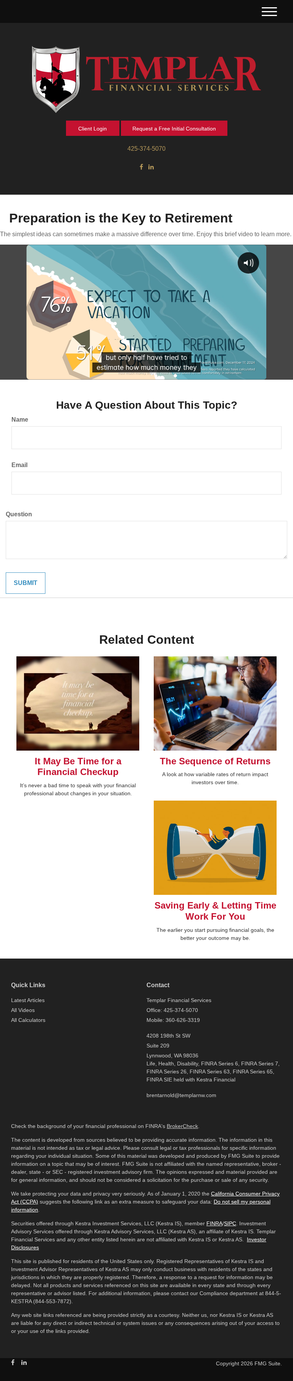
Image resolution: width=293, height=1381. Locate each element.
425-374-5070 (146, 148)
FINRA (214, 1223)
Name (19, 419)
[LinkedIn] (151, 167)
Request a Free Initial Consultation (174, 129)
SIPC (230, 1223)
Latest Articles (28, 1000)
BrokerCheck (182, 1126)
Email (19, 465)
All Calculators (28, 1020)
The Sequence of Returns (215, 761)
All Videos (23, 1010)
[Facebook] (141, 167)
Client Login (92, 129)
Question (19, 514)
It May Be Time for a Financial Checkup (78, 766)
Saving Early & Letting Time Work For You (215, 911)
